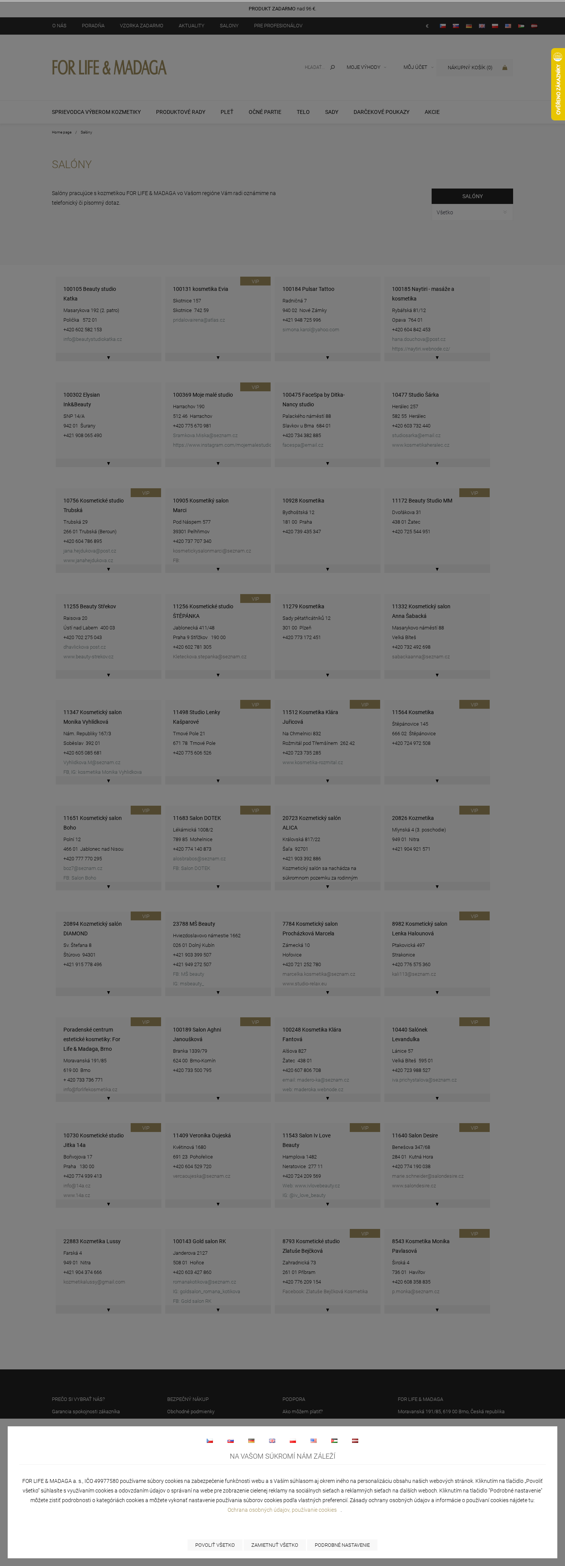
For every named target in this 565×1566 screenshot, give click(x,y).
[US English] (313, 1440)
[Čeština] (210, 1440)
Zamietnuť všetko (274, 1545)
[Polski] (293, 1440)
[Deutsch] (251, 1440)
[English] (272, 1440)
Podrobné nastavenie (342, 1545)
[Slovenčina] (230, 1440)
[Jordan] (334, 1440)
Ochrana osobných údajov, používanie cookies (282, 1510)
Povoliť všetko (215, 1545)
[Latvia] (355, 1440)
